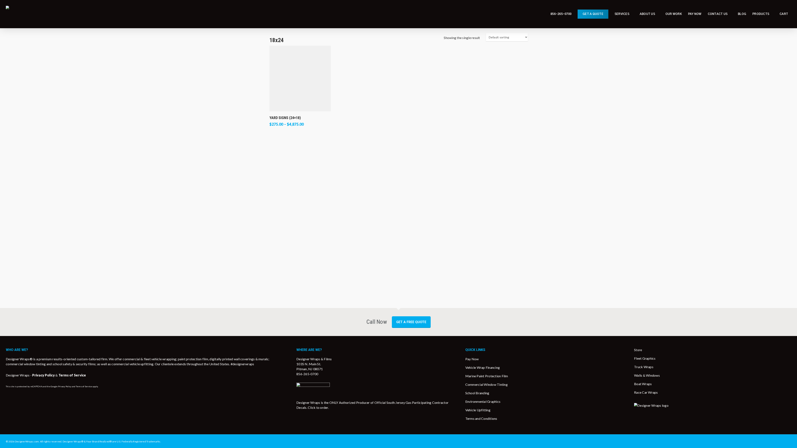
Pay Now (472, 359)
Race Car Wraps (646, 392)
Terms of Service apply (87, 386)
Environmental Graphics (483, 401)
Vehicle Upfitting (477, 410)
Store (638, 350)
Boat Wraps (643, 384)
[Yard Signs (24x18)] (300, 78)
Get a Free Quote (411, 322)
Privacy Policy (64, 386)
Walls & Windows (647, 375)
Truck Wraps (643, 367)
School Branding (477, 393)
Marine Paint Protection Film (486, 376)
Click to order (318, 407)
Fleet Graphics (645, 358)
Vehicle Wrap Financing (482, 367)
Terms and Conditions (481, 418)
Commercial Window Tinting (486, 384)
